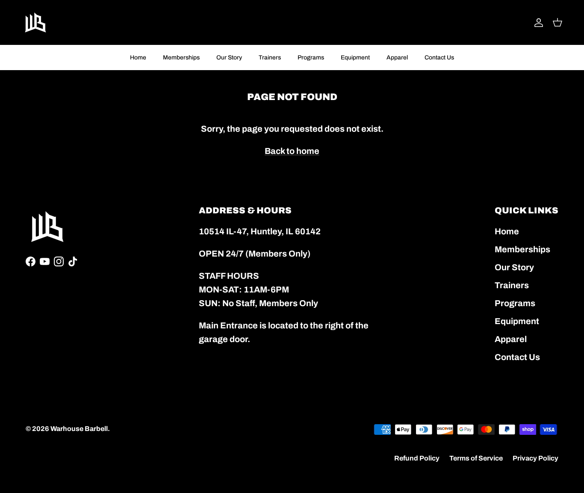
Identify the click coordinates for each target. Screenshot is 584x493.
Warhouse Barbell (79, 428)
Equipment (355, 57)
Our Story (229, 57)
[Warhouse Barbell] (35, 22)
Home (138, 57)
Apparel (397, 57)
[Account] (537, 22)
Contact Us (439, 57)
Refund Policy (416, 458)
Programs (311, 57)
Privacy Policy (535, 458)
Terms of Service (476, 458)
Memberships (181, 57)
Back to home (292, 151)
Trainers (270, 57)
